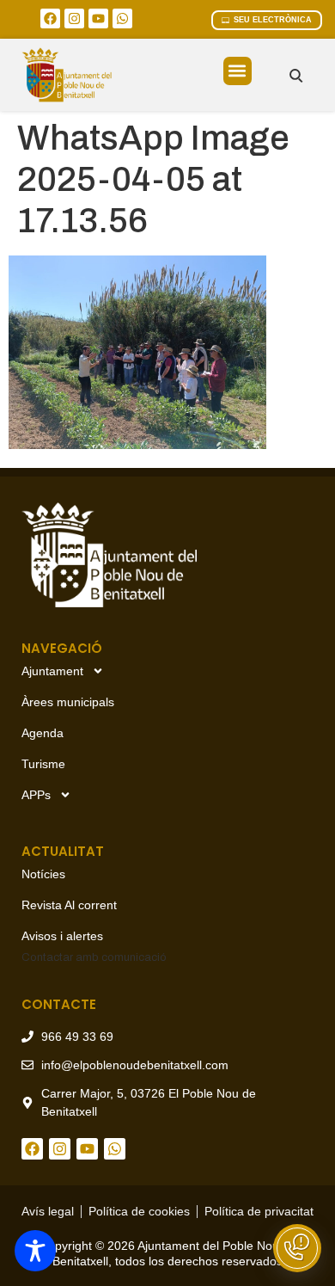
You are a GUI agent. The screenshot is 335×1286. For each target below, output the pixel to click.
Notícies (43, 874)
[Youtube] (98, 18)
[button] (237, 71)
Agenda (42, 733)
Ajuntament (52, 671)
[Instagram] (74, 18)
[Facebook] (50, 18)
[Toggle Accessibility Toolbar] (35, 1250)
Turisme (43, 764)
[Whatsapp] (122, 18)
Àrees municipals (67, 702)
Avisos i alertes (62, 936)
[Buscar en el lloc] (296, 75)
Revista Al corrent (69, 905)
